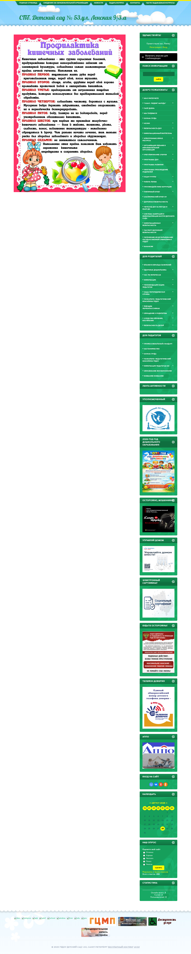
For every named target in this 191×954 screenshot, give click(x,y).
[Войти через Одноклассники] (165, 784)
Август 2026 (158, 803)
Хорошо (149, 855)
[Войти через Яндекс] (161, 784)
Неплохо (149, 858)
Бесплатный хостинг (120, 947)
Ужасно (149, 864)
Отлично (149, 852)
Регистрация (155, 47)
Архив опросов (161, 872)
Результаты (147, 872)
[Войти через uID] (151, 784)
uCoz (137, 947)
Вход (165, 47)
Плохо (148, 861)
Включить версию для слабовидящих (156, 57)
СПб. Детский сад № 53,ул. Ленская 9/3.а (72, 17)
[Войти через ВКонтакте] (156, 784)
